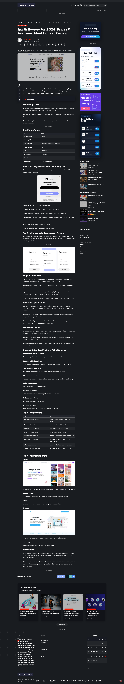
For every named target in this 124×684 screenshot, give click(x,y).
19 (94, 656)
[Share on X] (27, 44)
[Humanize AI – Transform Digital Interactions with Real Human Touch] (83, 204)
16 (105, 652)
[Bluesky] (81, 5)
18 (91, 656)
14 (99, 652)
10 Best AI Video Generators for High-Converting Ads (93, 613)
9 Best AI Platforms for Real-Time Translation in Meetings (28, 613)
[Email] (58, 44)
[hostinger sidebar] (90, 101)
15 (102, 652)
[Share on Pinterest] (33, 44)
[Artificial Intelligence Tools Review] (26, 5)
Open (97, 128)
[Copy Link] (61, 44)
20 (97, 656)
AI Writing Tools (92, 198)
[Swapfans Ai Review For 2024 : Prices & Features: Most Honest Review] (83, 212)
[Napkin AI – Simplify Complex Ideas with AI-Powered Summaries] (73, 602)
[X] (72, 5)
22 (102, 656)
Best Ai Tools (91, 167)
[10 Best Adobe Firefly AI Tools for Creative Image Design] (83, 197)
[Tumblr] (77, 5)
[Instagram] (74, 5)
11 (91, 652)
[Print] (64, 44)
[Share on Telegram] (52, 44)
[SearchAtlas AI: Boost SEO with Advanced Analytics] (83, 219)
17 (88, 656)
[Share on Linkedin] (39, 44)
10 (88, 652)
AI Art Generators (22, 25)
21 (99, 656)
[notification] (98, 10)
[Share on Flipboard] (30, 44)
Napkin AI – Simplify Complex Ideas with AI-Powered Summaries (71, 613)
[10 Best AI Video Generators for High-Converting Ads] (95, 602)
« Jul (88, 668)
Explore (96, 67)
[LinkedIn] (75, 5)
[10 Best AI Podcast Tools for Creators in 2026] (83, 179)
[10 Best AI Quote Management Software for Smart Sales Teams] (83, 186)
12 (94, 652)
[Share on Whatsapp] (36, 44)
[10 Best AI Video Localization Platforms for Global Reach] (83, 172)
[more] (88, 10)
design (47, 504)
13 (97, 652)
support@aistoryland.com (90, 36)
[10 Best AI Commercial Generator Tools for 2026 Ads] (83, 166)
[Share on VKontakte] (49, 44)
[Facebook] (70, 5)
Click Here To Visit (47, 161)
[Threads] (79, 5)
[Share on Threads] (55, 44)
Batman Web (27, 39)
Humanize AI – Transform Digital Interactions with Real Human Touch (96, 204)
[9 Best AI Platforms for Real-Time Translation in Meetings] (28, 602)
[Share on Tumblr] (42, 44)
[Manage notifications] (120, 681)
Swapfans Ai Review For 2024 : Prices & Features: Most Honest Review (96, 211)
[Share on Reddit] (46, 44)
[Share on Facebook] (24, 44)
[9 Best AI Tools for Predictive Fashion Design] (51, 602)
